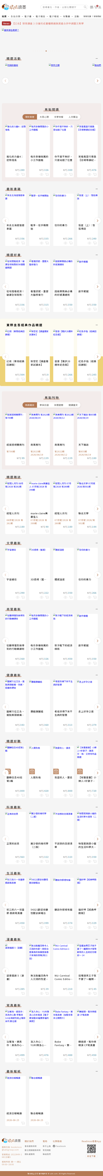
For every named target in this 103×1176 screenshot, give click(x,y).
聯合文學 (83, 513)
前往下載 (91, 1156)
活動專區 (79, 16)
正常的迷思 (13, 843)
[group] (51, 41)
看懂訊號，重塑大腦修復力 (39, 292)
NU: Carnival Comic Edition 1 (63, 979)
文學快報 (58, 116)
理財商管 (29, 116)
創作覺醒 (83, 291)
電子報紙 (54, 16)
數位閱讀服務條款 (33, 1150)
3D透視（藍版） (40, 579)
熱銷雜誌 (29, 405)
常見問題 (47, 1150)
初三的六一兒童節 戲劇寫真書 (15, 911)
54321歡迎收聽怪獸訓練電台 (39, 911)
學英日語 (44, 405)
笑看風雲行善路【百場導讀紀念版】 (87, 160)
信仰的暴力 (61, 225)
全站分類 (15, 16)
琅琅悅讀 (87, 16)
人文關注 (73, 116)
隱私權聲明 (30, 1154)
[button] (5, 81)
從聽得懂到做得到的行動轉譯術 (15, 647)
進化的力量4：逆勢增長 (15, 158)
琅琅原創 (97, 16)
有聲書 (66, 16)
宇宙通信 (12, 579)
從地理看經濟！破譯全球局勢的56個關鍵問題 (15, 294)
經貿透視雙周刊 (15, 444)
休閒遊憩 (58, 405)
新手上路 (47, 1146)
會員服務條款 (31, 1146)
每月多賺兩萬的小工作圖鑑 (39, 158)
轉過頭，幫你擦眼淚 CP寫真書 (87, 1043)
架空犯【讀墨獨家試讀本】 (39, 362)
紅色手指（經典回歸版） (87, 362)
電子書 (28, 16)
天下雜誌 (83, 444)
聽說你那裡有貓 (63, 909)
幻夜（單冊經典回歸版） (15, 362)
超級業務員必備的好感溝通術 (63, 292)
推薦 (4, 16)
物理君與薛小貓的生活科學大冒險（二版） (87, 847)
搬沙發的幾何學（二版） (39, 845)
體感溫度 (60, 579)
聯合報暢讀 (37, 1113)
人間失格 (36, 777)
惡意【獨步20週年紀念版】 (62, 362)
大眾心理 (44, 116)
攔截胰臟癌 (37, 711)
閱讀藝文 (73, 405)
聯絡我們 (47, 1154)
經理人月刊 (13, 513)
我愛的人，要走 (63, 777)
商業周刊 (36, 444)
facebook (61, 1146)
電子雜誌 (40, 16)
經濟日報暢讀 (14, 1113)
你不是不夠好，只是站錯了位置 (63, 158)
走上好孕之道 (86, 711)
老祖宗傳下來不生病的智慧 (63, 713)
